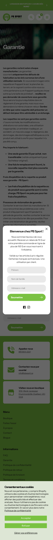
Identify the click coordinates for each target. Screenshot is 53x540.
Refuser (26, 525)
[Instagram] (28, 306)
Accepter (26, 518)
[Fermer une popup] (46, 229)
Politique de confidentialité (18, 510)
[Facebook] (24, 306)
